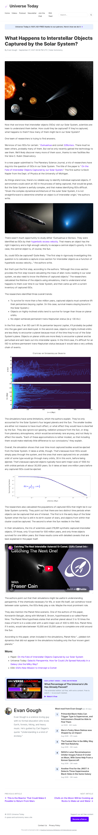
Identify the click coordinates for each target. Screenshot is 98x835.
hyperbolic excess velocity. (44, 241)
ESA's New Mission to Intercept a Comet (36, 668)
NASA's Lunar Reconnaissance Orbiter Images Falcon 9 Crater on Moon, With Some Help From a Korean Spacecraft (77, 756)
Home (7, 13)
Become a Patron (80, 819)
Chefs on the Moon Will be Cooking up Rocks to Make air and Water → (73, 799)
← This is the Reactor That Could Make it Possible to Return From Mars (25, 799)
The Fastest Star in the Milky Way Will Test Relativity (77, 742)
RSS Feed (50, 14)
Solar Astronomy (56, 50)
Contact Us (42, 825)
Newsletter (32, 13)
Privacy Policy (54, 825)
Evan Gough (12, 50)
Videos (14, 13)
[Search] (91, 15)
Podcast (22, 13)
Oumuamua (46, 145)
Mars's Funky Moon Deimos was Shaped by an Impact (76, 731)
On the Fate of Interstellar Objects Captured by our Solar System (50, 657)
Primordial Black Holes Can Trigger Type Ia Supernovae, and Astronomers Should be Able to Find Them (77, 718)
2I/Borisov (69, 145)
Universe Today (24, 6)
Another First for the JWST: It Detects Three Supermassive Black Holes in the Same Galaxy (76, 771)
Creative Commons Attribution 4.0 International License (58, 830)
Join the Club (41, 14)
